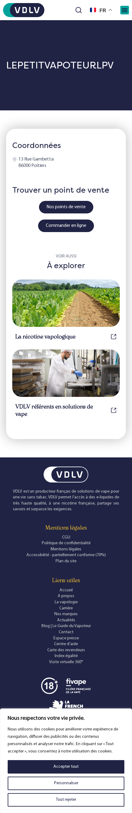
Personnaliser (66, 783)
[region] (66, 760)
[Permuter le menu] (124, 10)
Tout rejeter (66, 799)
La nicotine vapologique (45, 336)
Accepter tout (66, 766)
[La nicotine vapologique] (114, 337)
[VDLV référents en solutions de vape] (114, 410)
